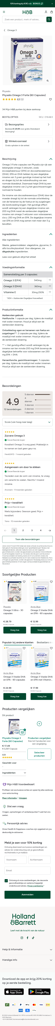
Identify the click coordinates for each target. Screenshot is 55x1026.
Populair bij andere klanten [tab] (17, 642)
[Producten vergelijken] (39, 723)
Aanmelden (27, 894)
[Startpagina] (27, 12)
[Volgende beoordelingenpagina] (50, 530)
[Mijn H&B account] (46, 11)
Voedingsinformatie (13, 267)
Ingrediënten (9, 234)
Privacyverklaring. (35, 886)
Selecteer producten (39, 754)
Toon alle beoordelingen (27, 539)
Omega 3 (12, 30)
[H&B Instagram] (22, 937)
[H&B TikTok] (33, 937)
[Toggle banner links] (52, 4)
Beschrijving (9, 158)
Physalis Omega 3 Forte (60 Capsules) (12, 740)
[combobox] (24, 19)
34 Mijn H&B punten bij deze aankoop (21, 109)
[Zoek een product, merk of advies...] (49, 19)
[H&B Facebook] (27, 937)
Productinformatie (12, 309)
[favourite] (24, 582)
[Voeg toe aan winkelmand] (23, 732)
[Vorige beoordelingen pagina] (5, 530)
